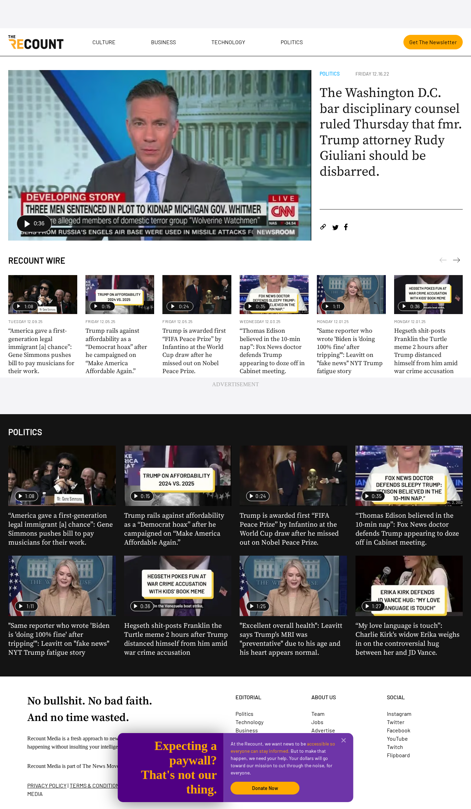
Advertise (323, 730)
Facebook (398, 730)
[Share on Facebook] (346, 228)
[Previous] (456, 261)
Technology (228, 42)
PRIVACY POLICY (47, 785)
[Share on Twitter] (335, 228)
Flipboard (398, 755)
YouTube (397, 738)
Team (317, 713)
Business (163, 42)
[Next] (443, 261)
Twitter (395, 722)
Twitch (395, 746)
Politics (292, 42)
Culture (104, 42)
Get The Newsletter (433, 42)
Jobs (317, 722)
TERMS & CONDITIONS (96, 785)
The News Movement (106, 766)
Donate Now (265, 788)
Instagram (399, 713)
